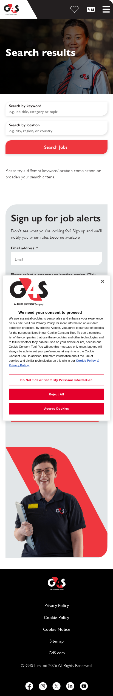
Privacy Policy (76, 605)
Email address (24, 248)
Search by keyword (25, 106)
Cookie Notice (56, 629)
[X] (56, 686)
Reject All (56, 394)
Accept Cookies (56, 408)
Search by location (24, 125)
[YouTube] (84, 686)
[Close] (103, 281)
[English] (92, 9)
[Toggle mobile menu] (106, 9)
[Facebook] (29, 686)
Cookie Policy (76, 617)
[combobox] (56, 128)
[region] (56, 348)
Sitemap (57, 641)
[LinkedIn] (70, 686)
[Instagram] (43, 686)
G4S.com (78, 652)
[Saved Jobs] (75, 9)
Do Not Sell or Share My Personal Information (56, 380)
